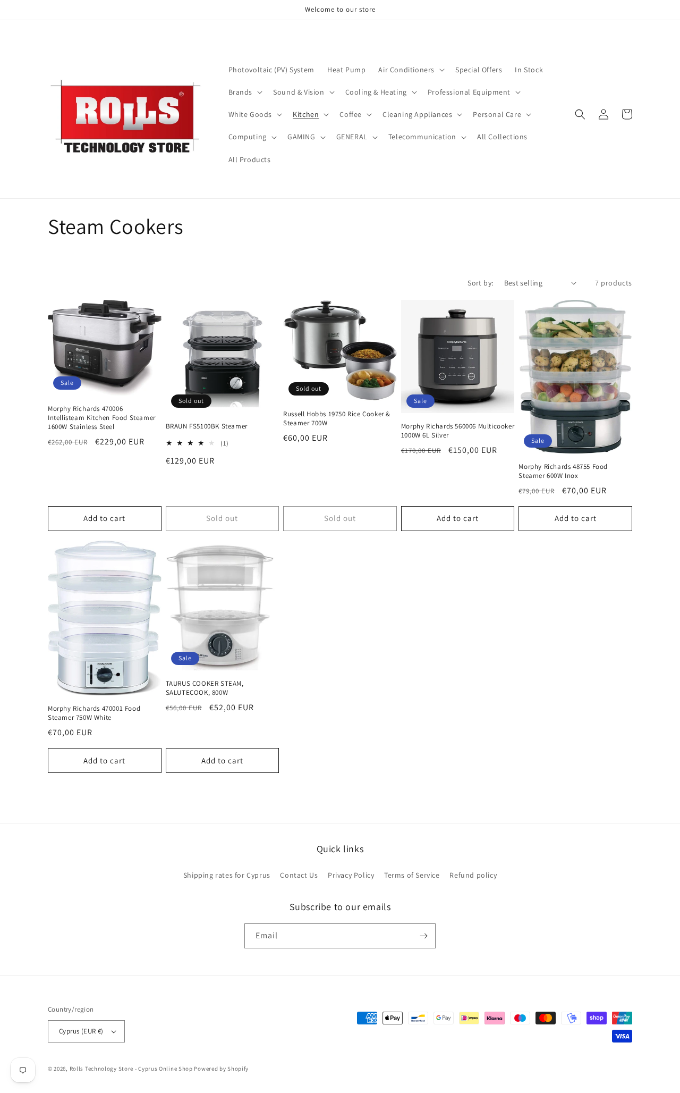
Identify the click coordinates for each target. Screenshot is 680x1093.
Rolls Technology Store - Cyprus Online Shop (131, 1068)
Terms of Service (412, 875)
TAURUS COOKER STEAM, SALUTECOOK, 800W (205, 688)
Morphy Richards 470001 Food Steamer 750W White (94, 713)
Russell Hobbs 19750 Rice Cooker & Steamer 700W (336, 418)
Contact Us (299, 875)
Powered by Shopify (221, 1068)
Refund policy (473, 875)
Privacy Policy (351, 875)
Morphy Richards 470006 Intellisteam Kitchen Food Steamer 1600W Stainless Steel (102, 418)
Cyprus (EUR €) (81, 1031)
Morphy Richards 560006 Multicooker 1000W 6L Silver (457, 431)
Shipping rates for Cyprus (226, 875)
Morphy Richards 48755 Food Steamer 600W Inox (563, 471)
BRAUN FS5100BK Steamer (207, 426)
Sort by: (480, 283)
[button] (410, 69)
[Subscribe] (423, 935)
